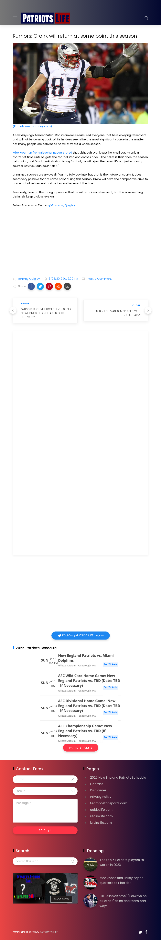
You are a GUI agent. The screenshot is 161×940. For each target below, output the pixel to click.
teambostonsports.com (108, 803)
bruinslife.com (101, 822)
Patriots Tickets (80, 748)
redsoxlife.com (101, 816)
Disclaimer (98, 790)
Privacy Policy (100, 796)
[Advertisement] (80, 242)
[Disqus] (80, 390)
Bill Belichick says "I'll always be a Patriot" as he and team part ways (123, 901)
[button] (31, 286)
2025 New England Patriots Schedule (118, 777)
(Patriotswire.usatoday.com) (32, 126)
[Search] (146, 18)
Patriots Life (49, 932)
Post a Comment (99, 279)
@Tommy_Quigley (62, 205)
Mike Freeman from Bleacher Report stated (43, 153)
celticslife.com (101, 809)
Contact (96, 784)
